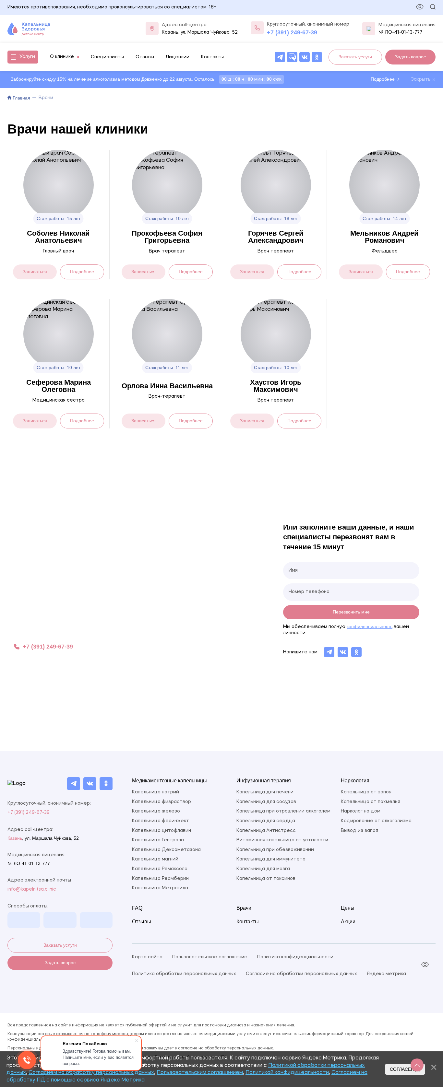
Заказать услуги (60, 945)
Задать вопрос (60, 962)
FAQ (137, 908)
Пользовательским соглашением (200, 1072)
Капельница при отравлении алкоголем (283, 811)
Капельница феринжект (160, 821)
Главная (20, 97)
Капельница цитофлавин (161, 830)
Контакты (212, 57)
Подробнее (383, 79)
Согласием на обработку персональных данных (91, 1072)
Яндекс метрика (386, 974)
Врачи (243, 908)
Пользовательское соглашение (209, 957)
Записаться (35, 271)
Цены (347, 908)
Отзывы (145, 57)
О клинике (62, 56)
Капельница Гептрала (158, 840)
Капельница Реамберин (160, 878)
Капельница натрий (155, 792)
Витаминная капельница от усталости (282, 840)
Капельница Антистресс (266, 830)
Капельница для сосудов (266, 802)
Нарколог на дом (360, 811)
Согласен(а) (405, 1069)
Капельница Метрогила (160, 888)
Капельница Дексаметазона (166, 849)
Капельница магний (155, 859)
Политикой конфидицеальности (287, 1072)
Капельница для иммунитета (270, 859)
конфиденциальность (369, 626)
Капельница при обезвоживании (275, 849)
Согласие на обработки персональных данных (301, 974)
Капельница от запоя (366, 792)
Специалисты (107, 57)
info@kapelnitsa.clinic (31, 889)
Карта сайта (147, 957)
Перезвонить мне (351, 611)
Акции (348, 921)
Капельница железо (156, 811)
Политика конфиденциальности (295, 957)
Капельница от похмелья (370, 802)
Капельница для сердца (265, 821)
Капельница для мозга (263, 869)
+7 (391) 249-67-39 (292, 32)
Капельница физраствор (161, 802)
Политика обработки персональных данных (184, 974)
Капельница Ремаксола (159, 869)
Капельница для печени (264, 792)
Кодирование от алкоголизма (376, 821)
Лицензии (177, 57)
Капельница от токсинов (265, 878)
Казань (170, 32)
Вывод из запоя (359, 830)
